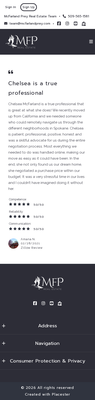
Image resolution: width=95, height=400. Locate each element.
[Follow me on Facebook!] (59, 24)
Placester (61, 394)
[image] (13, 243)
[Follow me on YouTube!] (76, 24)
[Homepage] (21, 41)
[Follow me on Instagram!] (67, 24)
